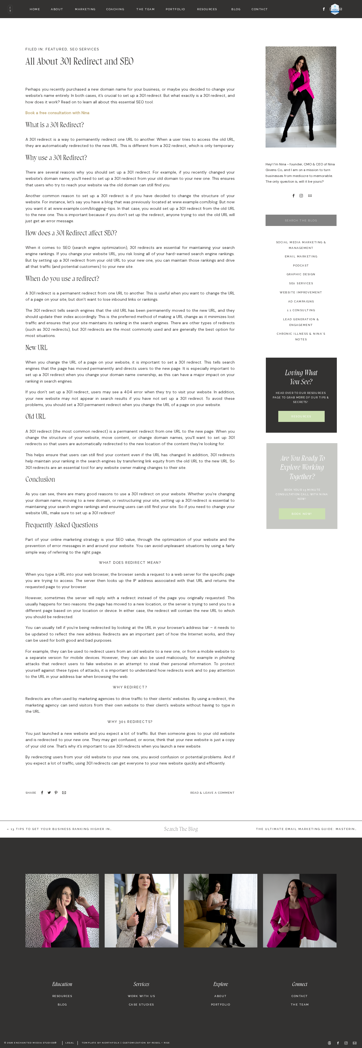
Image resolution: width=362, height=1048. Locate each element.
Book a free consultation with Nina (57, 112)
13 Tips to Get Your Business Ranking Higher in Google (68, 829)
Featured (56, 49)
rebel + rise (161, 1042)
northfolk (111, 1042)
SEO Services (84, 49)
